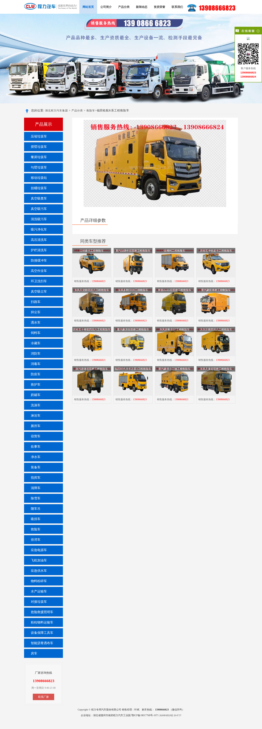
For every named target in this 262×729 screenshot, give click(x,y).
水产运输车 (39, 591)
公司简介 (106, 6)
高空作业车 (39, 271)
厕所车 (35, 426)
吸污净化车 (39, 229)
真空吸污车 (39, 209)
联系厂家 (43, 696)
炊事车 (35, 446)
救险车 (90, 110)
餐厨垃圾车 (39, 157)
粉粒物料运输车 (42, 622)
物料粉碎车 (39, 581)
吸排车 (35, 519)
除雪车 (35, 498)
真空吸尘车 (39, 291)
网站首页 (88, 6)
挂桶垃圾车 (39, 188)
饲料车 (35, 333)
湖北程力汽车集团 (56, 110)
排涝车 (35, 539)
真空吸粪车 (39, 198)
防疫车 (35, 374)
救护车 (35, 384)
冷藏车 (35, 343)
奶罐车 (35, 395)
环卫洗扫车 (39, 281)
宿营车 (35, 436)
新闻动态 (141, 6)
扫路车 (35, 302)
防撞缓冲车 (39, 260)
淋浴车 (35, 415)
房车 (34, 653)
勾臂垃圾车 (39, 167)
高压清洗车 (39, 240)
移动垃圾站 (39, 178)
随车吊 (35, 508)
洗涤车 (35, 405)
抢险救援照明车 (42, 612)
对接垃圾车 (39, 601)
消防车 (35, 353)
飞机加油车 (39, 560)
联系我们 (177, 6)
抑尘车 (35, 312)
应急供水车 (39, 570)
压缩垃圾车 (39, 136)
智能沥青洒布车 (42, 643)
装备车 (35, 467)
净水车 (35, 457)
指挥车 (35, 477)
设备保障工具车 (42, 633)
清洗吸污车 (39, 219)
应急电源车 (39, 550)
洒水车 (35, 322)
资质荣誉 (159, 6)
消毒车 (35, 364)
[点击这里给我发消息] (248, 39)
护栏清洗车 (39, 250)
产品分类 (124, 6)
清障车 (35, 488)
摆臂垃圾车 (39, 147)
